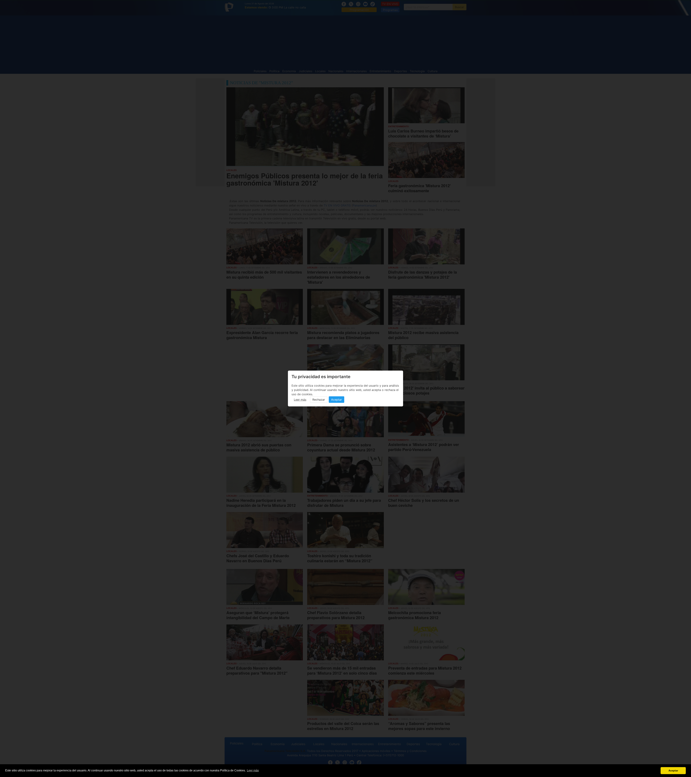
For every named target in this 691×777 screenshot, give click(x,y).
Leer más (300, 399)
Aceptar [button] (673, 770)
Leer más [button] (253, 770)
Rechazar (318, 399)
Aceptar (336, 399)
